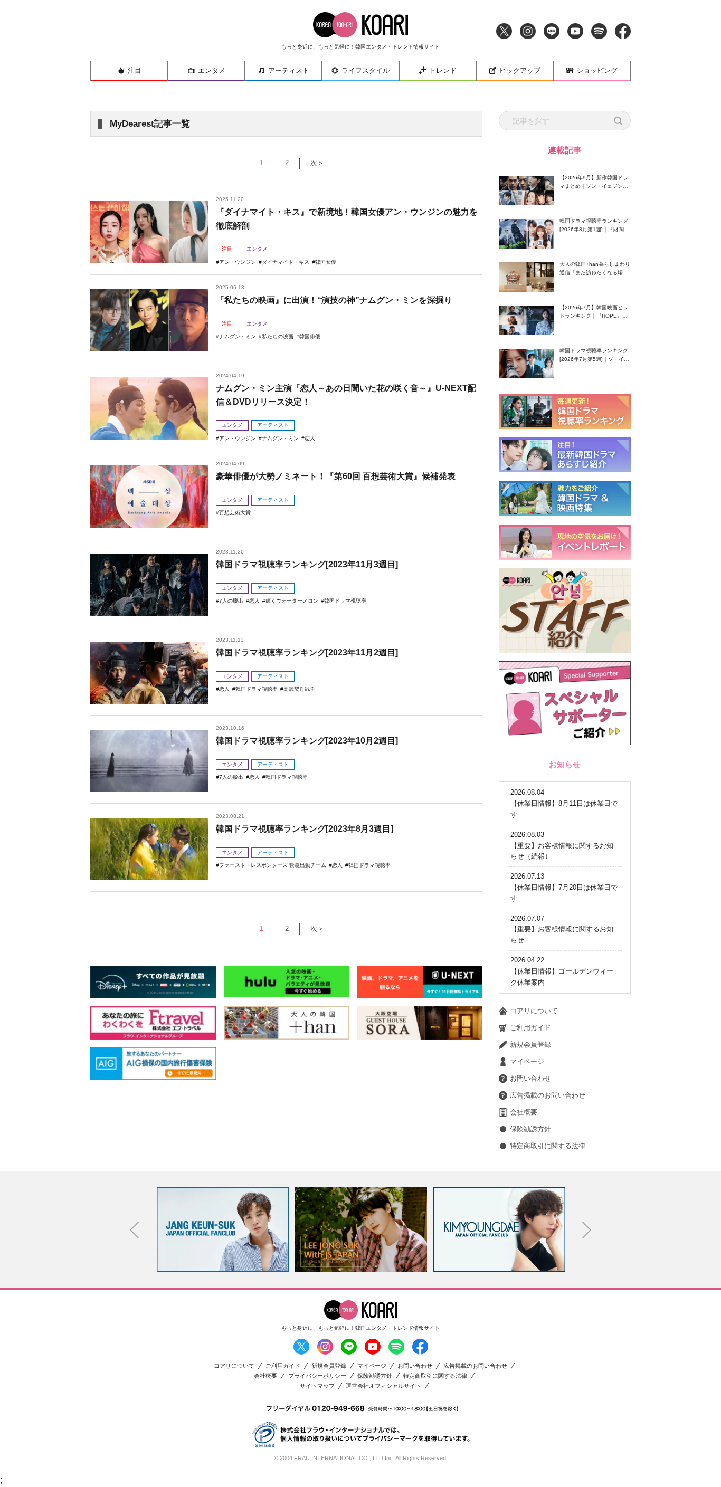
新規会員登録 (530, 1044)
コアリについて (534, 1011)
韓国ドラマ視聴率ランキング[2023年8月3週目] (304, 828)
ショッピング (597, 70)
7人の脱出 (231, 601)
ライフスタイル (365, 70)
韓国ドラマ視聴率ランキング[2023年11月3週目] (307, 564)
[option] (223, 1229)
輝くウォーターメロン (291, 601)
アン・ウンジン (237, 262)
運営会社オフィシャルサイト (383, 1386)
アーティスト (288, 70)
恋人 (310, 438)
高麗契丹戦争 (299, 689)
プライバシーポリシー (317, 1376)
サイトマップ (317, 1386)
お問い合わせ (530, 1078)
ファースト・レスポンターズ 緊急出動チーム (272, 865)
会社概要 (523, 1112)
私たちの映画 (277, 336)
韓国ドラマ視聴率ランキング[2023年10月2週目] (307, 740)
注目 (134, 70)
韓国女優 (325, 262)
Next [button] (587, 1230)
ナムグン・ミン (237, 336)
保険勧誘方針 (530, 1129)
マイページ (527, 1061)
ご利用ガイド (530, 1028)
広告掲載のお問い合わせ (547, 1095)
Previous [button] (134, 1230)
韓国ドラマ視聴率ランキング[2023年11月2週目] (307, 652)
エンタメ (211, 70)
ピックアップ (519, 70)
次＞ (317, 163)
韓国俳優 (309, 336)
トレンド (443, 70)
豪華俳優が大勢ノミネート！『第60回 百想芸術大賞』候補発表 (336, 476)
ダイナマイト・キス (285, 262)
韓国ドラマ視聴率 (345, 601)
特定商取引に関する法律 (547, 1146)
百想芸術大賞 (235, 513)
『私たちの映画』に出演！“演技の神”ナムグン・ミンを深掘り (334, 300)
